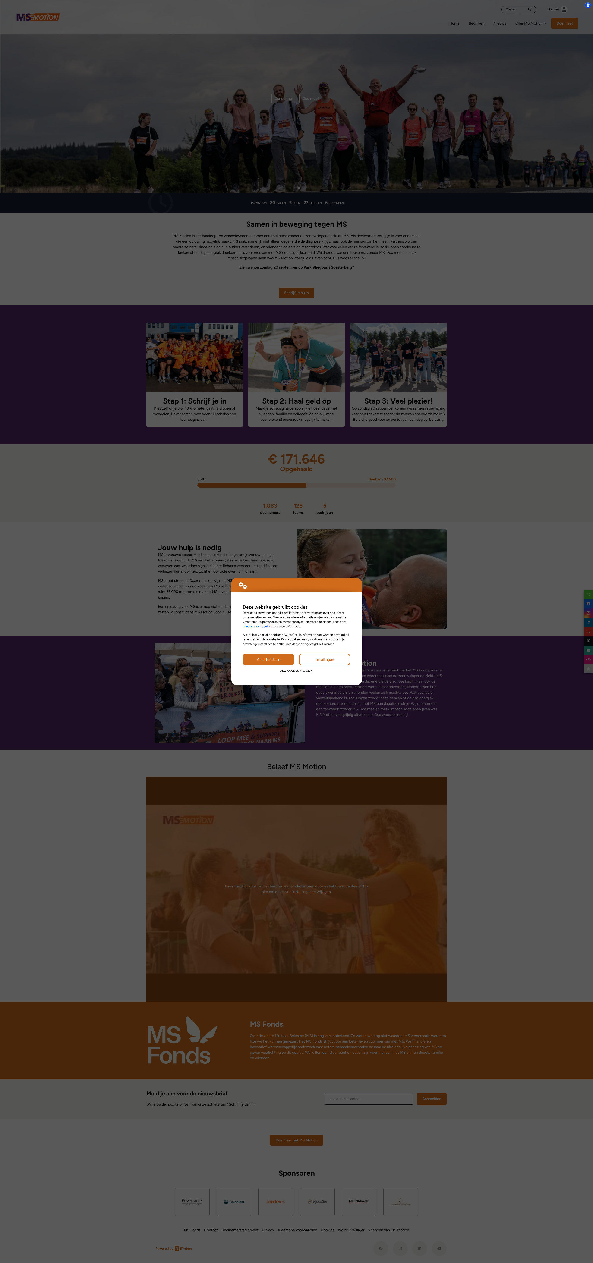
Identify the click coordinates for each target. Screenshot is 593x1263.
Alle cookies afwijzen (296, 670)
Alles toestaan (268, 659)
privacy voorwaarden (257, 626)
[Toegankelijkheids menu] (588, 5)
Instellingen (324, 659)
